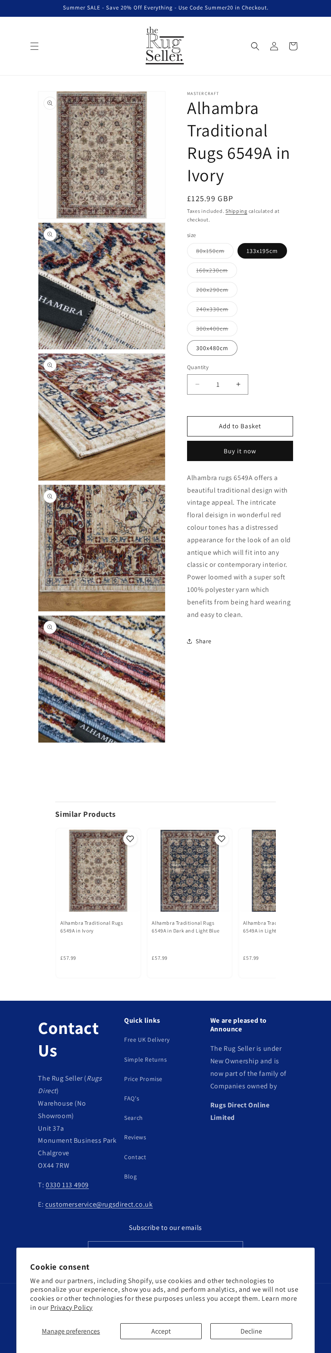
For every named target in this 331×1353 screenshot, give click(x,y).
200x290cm (216, 291)
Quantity (198, 367)
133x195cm (262, 251)
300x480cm (212, 348)
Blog (130, 1176)
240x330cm (216, 311)
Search (133, 1118)
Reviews (135, 1137)
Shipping (236, 211)
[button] (34, 46)
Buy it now (240, 451)
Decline (251, 1331)
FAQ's (131, 1098)
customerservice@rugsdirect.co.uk (99, 1204)
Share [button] (204, 641)
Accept (161, 1331)
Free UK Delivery (147, 1039)
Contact (135, 1157)
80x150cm (215, 253)
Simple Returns (145, 1059)
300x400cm (216, 330)
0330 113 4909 (67, 1184)
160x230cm (216, 272)
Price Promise (143, 1079)
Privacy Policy (71, 1307)
